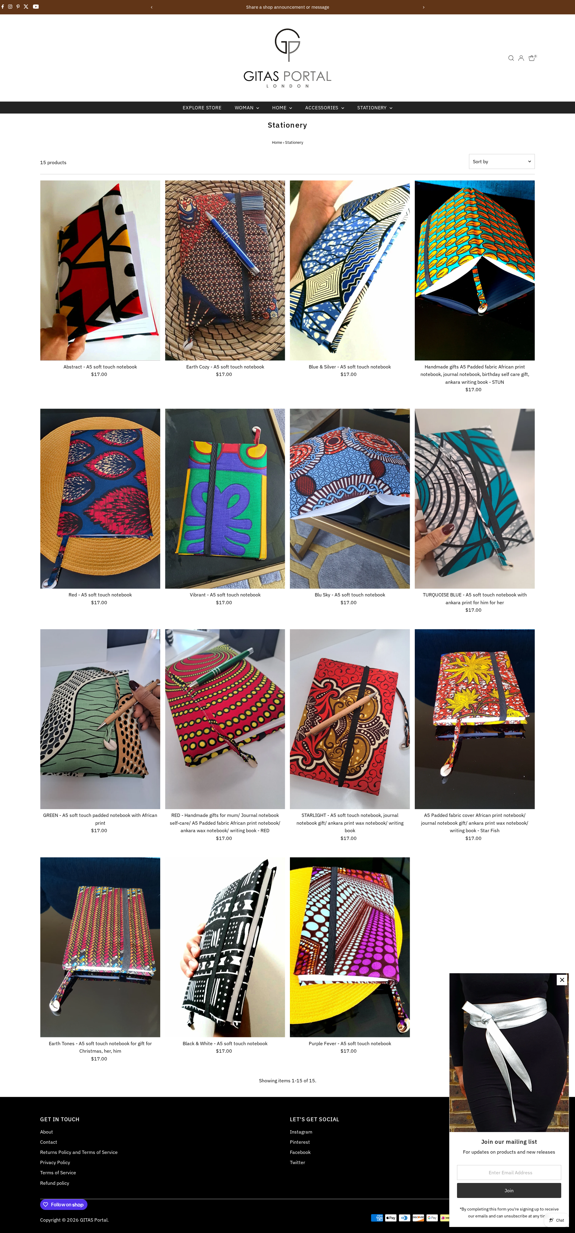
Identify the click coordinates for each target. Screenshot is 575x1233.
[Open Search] (511, 58)
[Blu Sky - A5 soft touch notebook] (350, 499)
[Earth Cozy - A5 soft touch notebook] (225, 270)
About (46, 1132)
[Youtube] (35, 7)
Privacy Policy (55, 1162)
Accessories (322, 108)
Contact (48, 1142)
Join (509, 1190)
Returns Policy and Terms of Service (79, 1152)
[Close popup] (562, 980)
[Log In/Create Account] (521, 58)
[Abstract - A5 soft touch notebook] (100, 270)
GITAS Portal (94, 1220)
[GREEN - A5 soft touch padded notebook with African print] (100, 719)
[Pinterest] (18, 7)
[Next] (423, 7)
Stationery (372, 108)
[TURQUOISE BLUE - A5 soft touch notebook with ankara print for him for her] (475, 499)
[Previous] (151, 7)
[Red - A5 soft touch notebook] (100, 499)
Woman (245, 108)
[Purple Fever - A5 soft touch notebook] (350, 947)
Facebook (300, 1152)
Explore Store (202, 108)
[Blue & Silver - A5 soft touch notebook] (350, 270)
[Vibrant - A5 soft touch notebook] (225, 499)
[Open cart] (532, 58)
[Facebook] (2, 7)
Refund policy (54, 1183)
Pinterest (300, 1142)
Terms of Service (58, 1172)
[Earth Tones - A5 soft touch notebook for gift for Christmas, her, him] (100, 947)
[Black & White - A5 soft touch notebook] (225, 947)
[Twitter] (26, 7)
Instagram (301, 1132)
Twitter (297, 1162)
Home (280, 108)
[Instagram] (10, 7)
